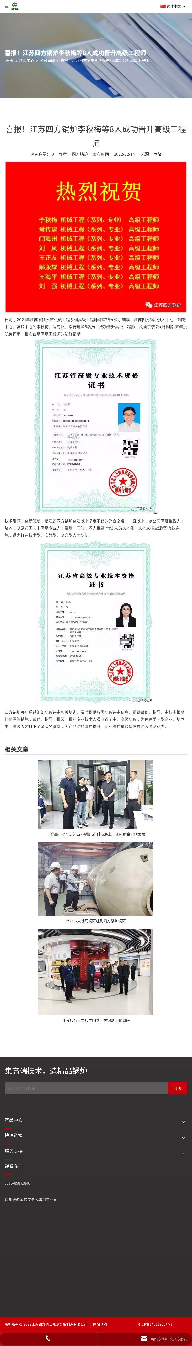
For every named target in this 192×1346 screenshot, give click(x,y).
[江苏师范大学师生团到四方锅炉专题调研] (96, 972)
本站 (158, 154)
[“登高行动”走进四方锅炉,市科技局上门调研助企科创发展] (96, 794)
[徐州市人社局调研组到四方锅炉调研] (96, 879)
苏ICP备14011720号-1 (155, 1324)
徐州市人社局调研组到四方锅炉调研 (96, 920)
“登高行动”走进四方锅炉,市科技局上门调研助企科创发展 (96, 834)
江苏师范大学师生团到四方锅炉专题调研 (96, 1020)
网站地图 (100, 1324)
